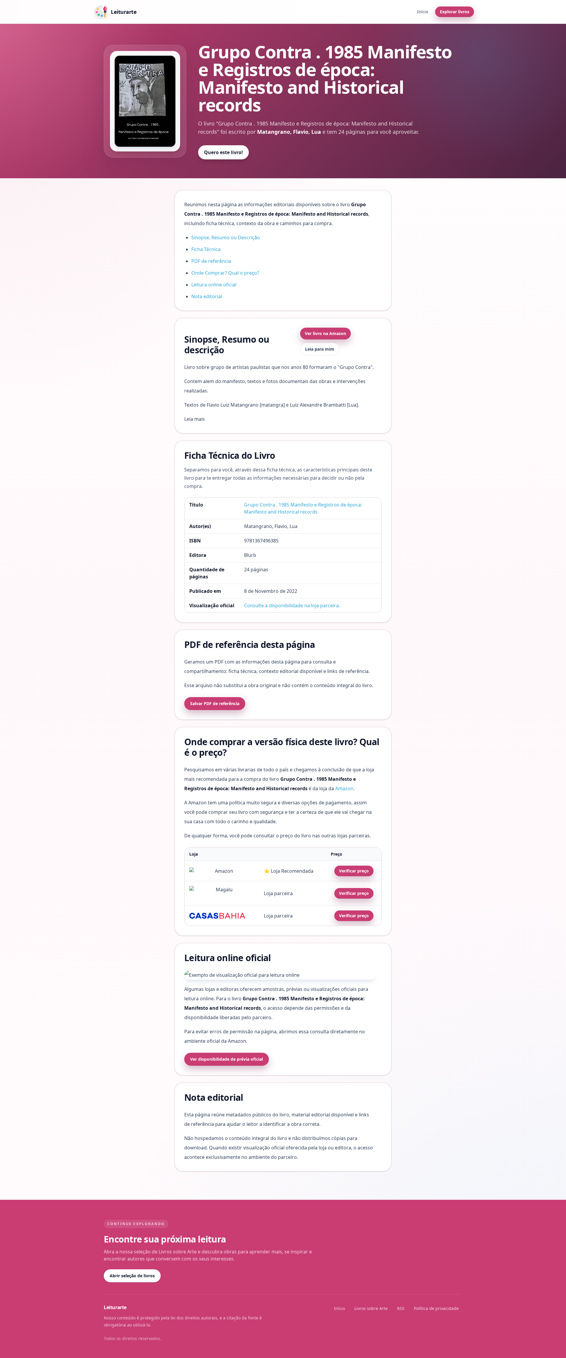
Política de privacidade (436, 1308)
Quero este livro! (223, 152)
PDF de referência (211, 261)
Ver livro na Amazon (325, 333)
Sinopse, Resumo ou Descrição (225, 237)
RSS (400, 1308)
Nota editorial (206, 296)
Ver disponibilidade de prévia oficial (226, 1059)
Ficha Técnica (206, 249)
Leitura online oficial (213, 284)
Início (422, 11)
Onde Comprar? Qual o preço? (225, 273)
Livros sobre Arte (371, 1308)
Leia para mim (319, 349)
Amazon (344, 788)
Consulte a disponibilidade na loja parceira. (292, 605)
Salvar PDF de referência (214, 703)
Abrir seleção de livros (132, 1275)
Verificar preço (354, 871)
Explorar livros (454, 11)
